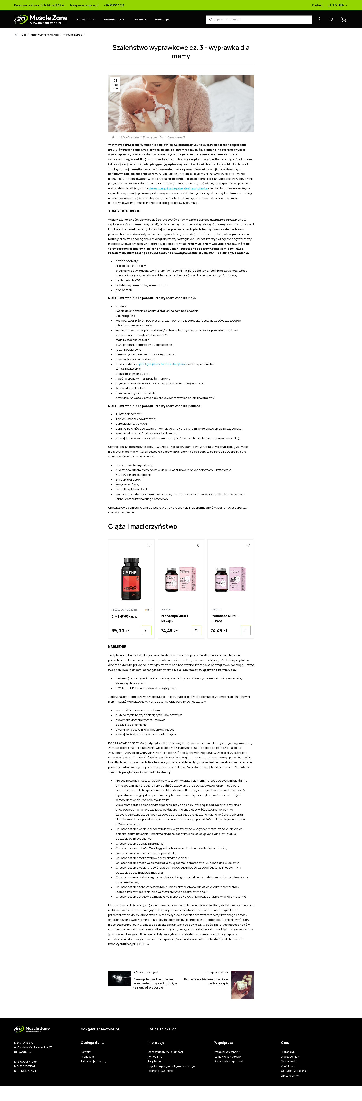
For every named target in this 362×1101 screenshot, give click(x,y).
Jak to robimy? (290, 1075)
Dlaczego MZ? (290, 1056)
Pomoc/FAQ (155, 1056)
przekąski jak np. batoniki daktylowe (162, 364)
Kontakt (317, 5)
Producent (87, 1056)
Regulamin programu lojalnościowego (171, 1066)
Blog (24, 35)
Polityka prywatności (160, 1071)
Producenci (112, 19)
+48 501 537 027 (114, 5)
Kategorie (84, 19)
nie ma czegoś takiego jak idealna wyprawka (178, 188)
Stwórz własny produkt (228, 1061)
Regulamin (154, 1061)
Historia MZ (288, 1052)
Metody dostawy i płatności (165, 1052)
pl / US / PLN (336, 5)
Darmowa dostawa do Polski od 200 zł (39, 5)
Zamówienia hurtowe (227, 1056)
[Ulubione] (149, 545)
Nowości (140, 19)
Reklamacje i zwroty (93, 1061)
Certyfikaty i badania (294, 1071)
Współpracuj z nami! (227, 1052)
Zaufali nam (288, 1066)
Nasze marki (288, 1061)
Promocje (162, 19)
